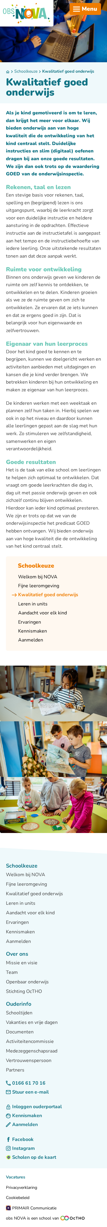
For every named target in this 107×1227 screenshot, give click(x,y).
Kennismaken (20, 932)
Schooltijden (19, 1013)
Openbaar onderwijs (27, 982)
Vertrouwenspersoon (28, 1060)
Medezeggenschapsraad (31, 1051)
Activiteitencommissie (30, 1041)
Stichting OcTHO (24, 991)
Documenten (20, 1032)
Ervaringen (17, 922)
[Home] (27, 13)
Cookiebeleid (17, 1197)
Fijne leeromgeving (26, 884)
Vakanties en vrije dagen (32, 1022)
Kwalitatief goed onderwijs (68, 71)
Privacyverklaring (21, 1187)
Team (12, 972)
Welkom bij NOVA (25, 874)
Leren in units (20, 903)
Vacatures (15, 1177)
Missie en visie (21, 963)
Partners (15, 1070)
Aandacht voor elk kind (30, 913)
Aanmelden (18, 941)
